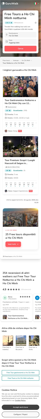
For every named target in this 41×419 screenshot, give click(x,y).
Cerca (20, 48)
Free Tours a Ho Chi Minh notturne (20, 378)
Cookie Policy (20, 400)
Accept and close (20, 407)
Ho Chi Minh (26, 60)
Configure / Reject (21, 414)
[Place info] (36, 23)
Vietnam (16, 60)
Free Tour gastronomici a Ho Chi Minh (20, 372)
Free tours (6, 60)
